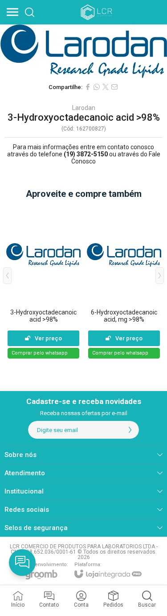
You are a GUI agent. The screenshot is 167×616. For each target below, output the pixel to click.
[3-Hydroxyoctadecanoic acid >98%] (43, 282)
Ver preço (48, 338)
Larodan (83, 108)
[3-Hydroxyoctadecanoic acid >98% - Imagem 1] (83, 51)
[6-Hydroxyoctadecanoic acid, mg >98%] (124, 282)
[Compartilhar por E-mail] (114, 87)
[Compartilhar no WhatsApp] (97, 87)
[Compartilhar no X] (105, 87)
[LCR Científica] (97, 12)
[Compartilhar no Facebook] (88, 87)
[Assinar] (130, 430)
